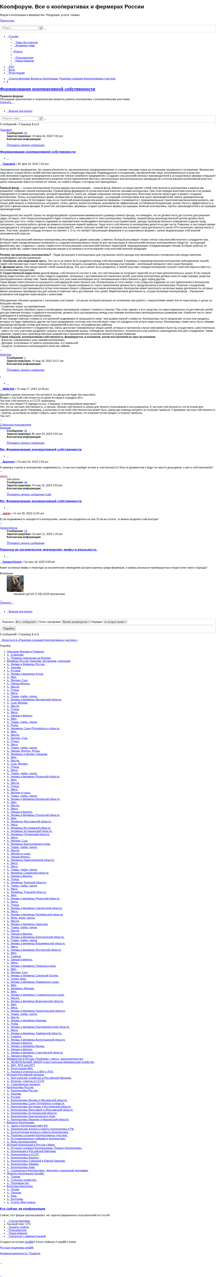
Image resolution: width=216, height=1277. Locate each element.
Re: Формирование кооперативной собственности (41, 449)
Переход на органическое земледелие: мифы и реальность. (48, 549)
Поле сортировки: (50, 621)
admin (3, 476)
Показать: (8, 621)
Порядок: (97, 621)
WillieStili (5, 354)
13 (25, 531)
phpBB (29, 1242)
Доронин (5, 427)
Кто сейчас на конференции (22, 1208)
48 (25, 482)
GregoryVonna (8, 528)
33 (25, 133)
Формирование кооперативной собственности (47, 89)
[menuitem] (26, 42)
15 (25, 430)
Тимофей (6, 130)
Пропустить (7, 20)
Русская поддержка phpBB (16, 1247)
